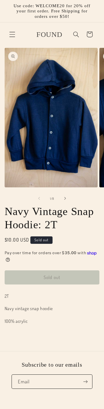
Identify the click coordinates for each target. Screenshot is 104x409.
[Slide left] (39, 198)
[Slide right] (65, 198)
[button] (12, 34)
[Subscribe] (85, 381)
